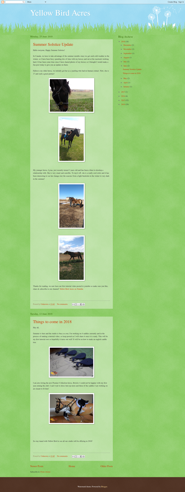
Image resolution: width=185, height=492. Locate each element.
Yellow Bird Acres (60, 12)
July (125, 61)
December (128, 45)
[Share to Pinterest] (83, 304)
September (128, 53)
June (125, 65)
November (128, 49)
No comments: (62, 304)
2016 (123, 96)
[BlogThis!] (75, 304)
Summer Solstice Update (53, 44)
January (127, 86)
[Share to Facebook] (81, 304)
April (126, 82)
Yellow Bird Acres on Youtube (71, 289)
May (125, 78)
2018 (123, 41)
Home (72, 466)
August (126, 57)
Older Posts (106, 466)
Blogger (104, 486)
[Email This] (73, 304)
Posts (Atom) (45, 471)
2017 (123, 92)
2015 (123, 100)
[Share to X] (78, 304)
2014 (123, 104)
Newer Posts (36, 466)
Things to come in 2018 (52, 321)
